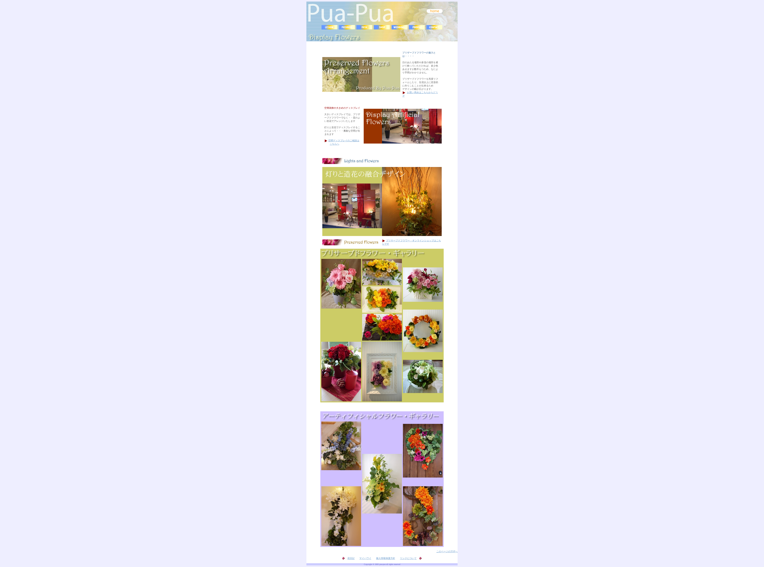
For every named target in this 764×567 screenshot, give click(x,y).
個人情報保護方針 (385, 558)
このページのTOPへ (447, 551)
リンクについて (408, 558)
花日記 (351, 558)
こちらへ (334, 144)
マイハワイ (365, 558)
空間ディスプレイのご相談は (343, 140)
